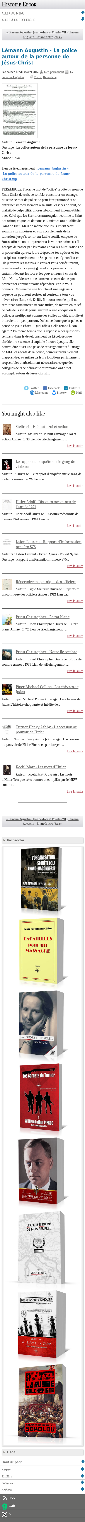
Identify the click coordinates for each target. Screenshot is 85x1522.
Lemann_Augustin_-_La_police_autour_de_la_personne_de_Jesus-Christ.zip (36, 173)
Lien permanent (54, 72)
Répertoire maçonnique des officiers (46, 581)
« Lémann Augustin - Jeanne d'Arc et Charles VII (36, 32)
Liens (11, 1452)
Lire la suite (75, 446)
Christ (38, 77)
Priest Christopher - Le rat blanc (43, 617)
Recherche (15, 840)
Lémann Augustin (13, 77)
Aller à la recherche (18, 20)
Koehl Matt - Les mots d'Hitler (41, 767)
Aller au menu (13, 13)
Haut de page (12, 1462)
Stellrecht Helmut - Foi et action (42, 426)
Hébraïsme (49, 77)
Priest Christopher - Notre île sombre (46, 651)
